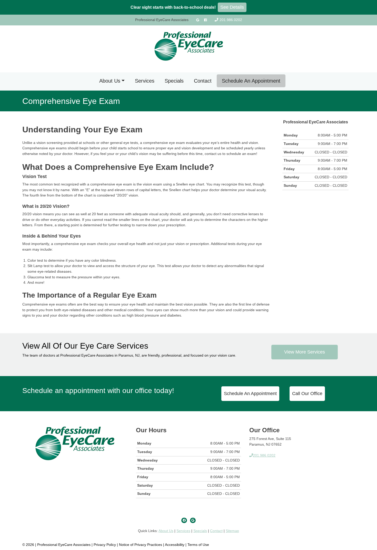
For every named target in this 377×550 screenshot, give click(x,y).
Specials (174, 81)
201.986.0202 (231, 20)
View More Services (304, 352)
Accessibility (174, 545)
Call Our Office (307, 393)
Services (144, 81)
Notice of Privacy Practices (140, 545)
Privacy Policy (105, 545)
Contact (203, 81)
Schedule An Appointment (251, 81)
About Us (109, 81)
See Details (232, 7)
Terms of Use (198, 545)
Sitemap (232, 531)
